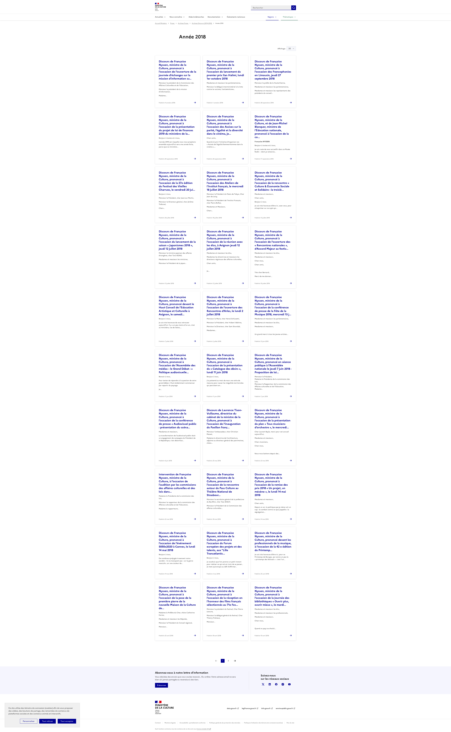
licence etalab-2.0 (203, 729)
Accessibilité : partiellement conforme (192, 723)
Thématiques (288, 17)
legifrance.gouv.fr (249, 708)
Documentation (214, 17)
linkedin (269, 684)
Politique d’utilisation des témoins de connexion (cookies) (263, 723)
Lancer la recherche (293, 7)
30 (289, 48)
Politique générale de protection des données (224, 723)
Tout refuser (47, 721)
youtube (289, 684)
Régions (271, 17)
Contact (158, 723)
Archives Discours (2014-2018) (202, 23)
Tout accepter (66, 721)
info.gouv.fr (266, 708)
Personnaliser (29, 721)
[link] (216, 661)
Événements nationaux (236, 17)
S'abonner (161, 685)
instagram (282, 684)
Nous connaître (176, 17)
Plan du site (290, 723)
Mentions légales (170, 723)
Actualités (159, 17)
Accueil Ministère (161, 23)
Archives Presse (183, 23)
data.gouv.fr (232, 708)
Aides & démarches (196, 17)
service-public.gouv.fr (284, 708)
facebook (276, 684)
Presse (172, 23)
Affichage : (284, 48)
